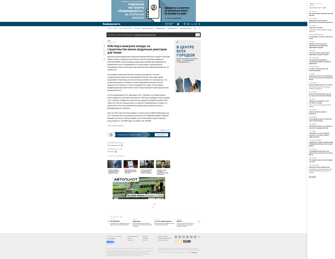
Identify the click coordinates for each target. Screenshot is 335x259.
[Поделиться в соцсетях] (104, 59)
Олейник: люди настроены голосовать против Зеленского (162, 172)
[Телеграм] (176, 237)
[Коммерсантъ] (111, 24)
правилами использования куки (145, 35)
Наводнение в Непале (185, 28)
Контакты (130, 240)
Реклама (145, 236)
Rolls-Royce (110, 151)
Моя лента (318, 4)
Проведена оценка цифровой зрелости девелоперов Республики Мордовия (120, 224)
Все (121, 216)
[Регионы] (184, 24)
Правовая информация (164, 238)
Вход (192, 24)
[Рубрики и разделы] (199, 24)
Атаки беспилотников (147, 28)
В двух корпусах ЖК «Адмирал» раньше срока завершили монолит (164, 224)
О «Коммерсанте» (132, 236)
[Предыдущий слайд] (108, 221)
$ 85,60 (109, 28)
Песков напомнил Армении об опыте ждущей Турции (113, 171)
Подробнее (194, 252)
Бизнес (109, 40)
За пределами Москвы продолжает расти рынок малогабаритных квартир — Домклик (142, 225)
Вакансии (145, 238)
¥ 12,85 (120, 28)
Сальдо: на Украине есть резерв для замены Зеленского (146, 171)
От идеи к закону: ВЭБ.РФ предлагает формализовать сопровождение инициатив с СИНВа (186, 225)
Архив (129, 238)
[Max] (195, 237)
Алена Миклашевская (113, 145)
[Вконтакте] (179, 237)
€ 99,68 (115, 28)
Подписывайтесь (161, 135)
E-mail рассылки (162, 240)
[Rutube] (191, 237)
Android (145, 240)
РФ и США (137, 28)
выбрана (131, 62)
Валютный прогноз (172, 28)
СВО (195, 28)
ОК (198, 35)
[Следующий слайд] (199, 221)
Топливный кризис (160, 28)
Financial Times (128, 103)
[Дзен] (183, 237)
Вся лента (312, 177)
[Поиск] (196, 24)
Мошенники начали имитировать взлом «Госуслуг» (130, 171)
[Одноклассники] (187, 237)
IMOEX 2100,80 (127, 28)
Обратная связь (162, 236)
